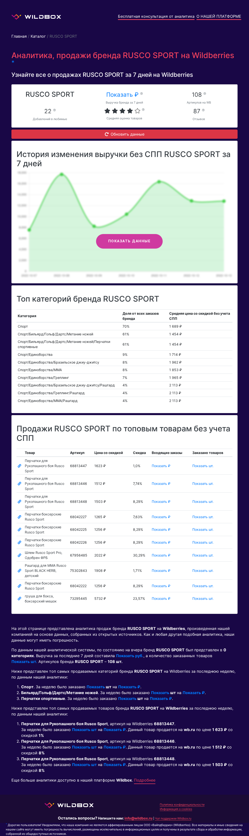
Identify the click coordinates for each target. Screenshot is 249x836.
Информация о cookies (176, 809)
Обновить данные (127, 134)
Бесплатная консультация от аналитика (156, 16)
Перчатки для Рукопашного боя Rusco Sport (44, 466)
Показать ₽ (123, 94)
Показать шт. (202, 466)
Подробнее (144, 780)
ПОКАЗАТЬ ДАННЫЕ (129, 241)
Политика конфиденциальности (182, 804)
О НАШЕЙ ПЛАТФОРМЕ (218, 16)
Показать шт (84, 729)
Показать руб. (129, 655)
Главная (19, 36)
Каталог (38, 36)
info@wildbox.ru (138, 818)
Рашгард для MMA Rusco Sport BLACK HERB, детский (45, 570)
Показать (96, 686)
